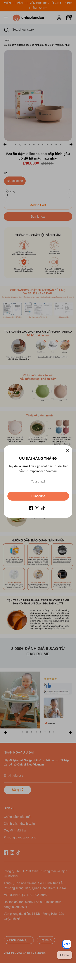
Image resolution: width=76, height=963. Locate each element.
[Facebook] (31, 508)
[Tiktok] (43, 508)
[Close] (67, 450)
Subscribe (38, 496)
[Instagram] (37, 508)
